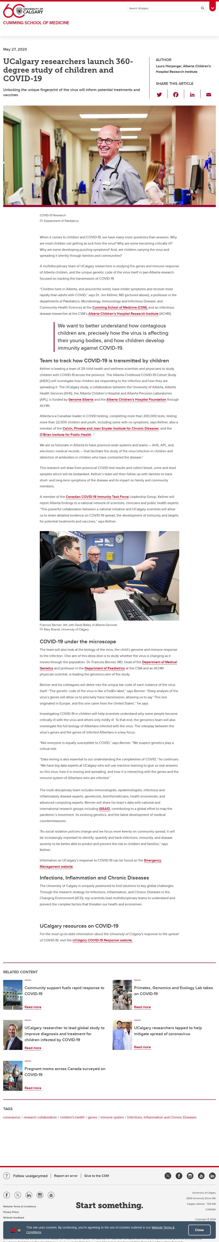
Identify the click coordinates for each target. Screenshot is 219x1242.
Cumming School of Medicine (36, 22)
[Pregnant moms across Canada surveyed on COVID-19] (12, 1076)
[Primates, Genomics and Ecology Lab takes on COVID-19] (122, 995)
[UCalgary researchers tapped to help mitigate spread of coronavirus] (122, 1035)
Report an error (66, 1175)
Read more (33, 1007)
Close (199, 1229)
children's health (72, 1117)
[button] (162, 94)
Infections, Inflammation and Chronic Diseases (161, 1117)
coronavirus (11, 1117)
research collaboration (40, 1117)
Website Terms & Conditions (19, 1206)
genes (92, 1117)
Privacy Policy (11, 1212)
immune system (112, 1117)
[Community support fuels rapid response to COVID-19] (12, 995)
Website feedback (13, 1217)
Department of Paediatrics (105, 668)
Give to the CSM (96, 1175)
